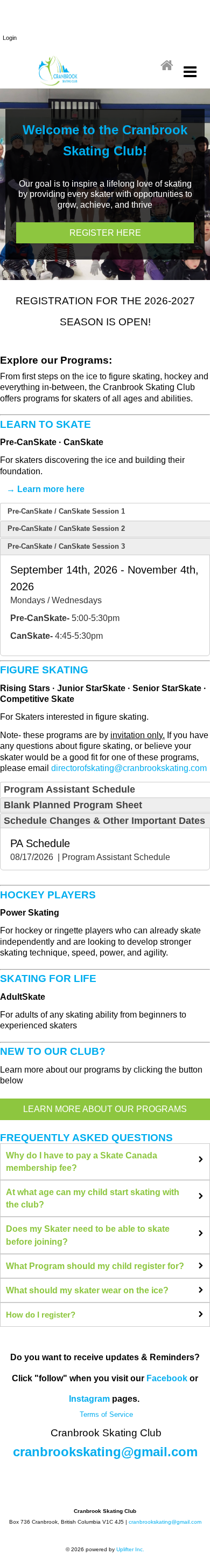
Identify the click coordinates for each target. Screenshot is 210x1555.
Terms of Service (105, 1414)
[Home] (167, 65)
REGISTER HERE (105, 232)
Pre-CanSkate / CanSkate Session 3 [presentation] (66, 546)
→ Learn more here (45, 489)
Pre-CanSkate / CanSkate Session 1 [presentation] (66, 511)
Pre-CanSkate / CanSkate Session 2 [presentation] (66, 528)
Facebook (166, 1378)
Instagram (89, 1398)
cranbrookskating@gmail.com (105, 1451)
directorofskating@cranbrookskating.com (129, 768)
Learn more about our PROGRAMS (105, 1109)
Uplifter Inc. (130, 1549)
